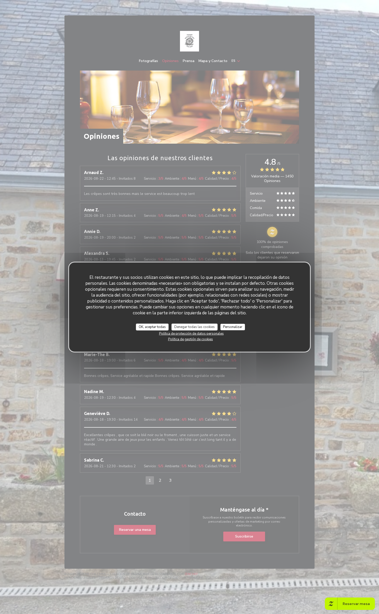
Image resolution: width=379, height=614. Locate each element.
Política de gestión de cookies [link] (190, 339)
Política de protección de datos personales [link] (191, 333)
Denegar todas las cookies (194, 326)
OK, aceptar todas (152, 326)
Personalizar (232, 326)
